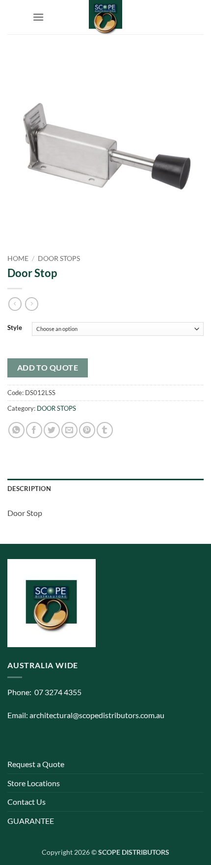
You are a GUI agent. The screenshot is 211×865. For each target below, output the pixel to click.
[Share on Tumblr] (105, 430)
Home (17, 258)
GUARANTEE (30, 820)
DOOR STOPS (59, 258)
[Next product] (15, 304)
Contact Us (26, 801)
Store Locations (33, 783)
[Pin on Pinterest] (87, 430)
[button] (38, 17)
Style (14, 328)
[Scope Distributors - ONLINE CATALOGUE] (105, 17)
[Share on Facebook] (34, 430)
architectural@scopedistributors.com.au (96, 715)
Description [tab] (29, 488)
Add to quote (48, 367)
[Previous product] (31, 304)
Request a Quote (35, 764)
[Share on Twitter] (52, 430)
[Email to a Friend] (69, 430)
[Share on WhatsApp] (16, 430)
